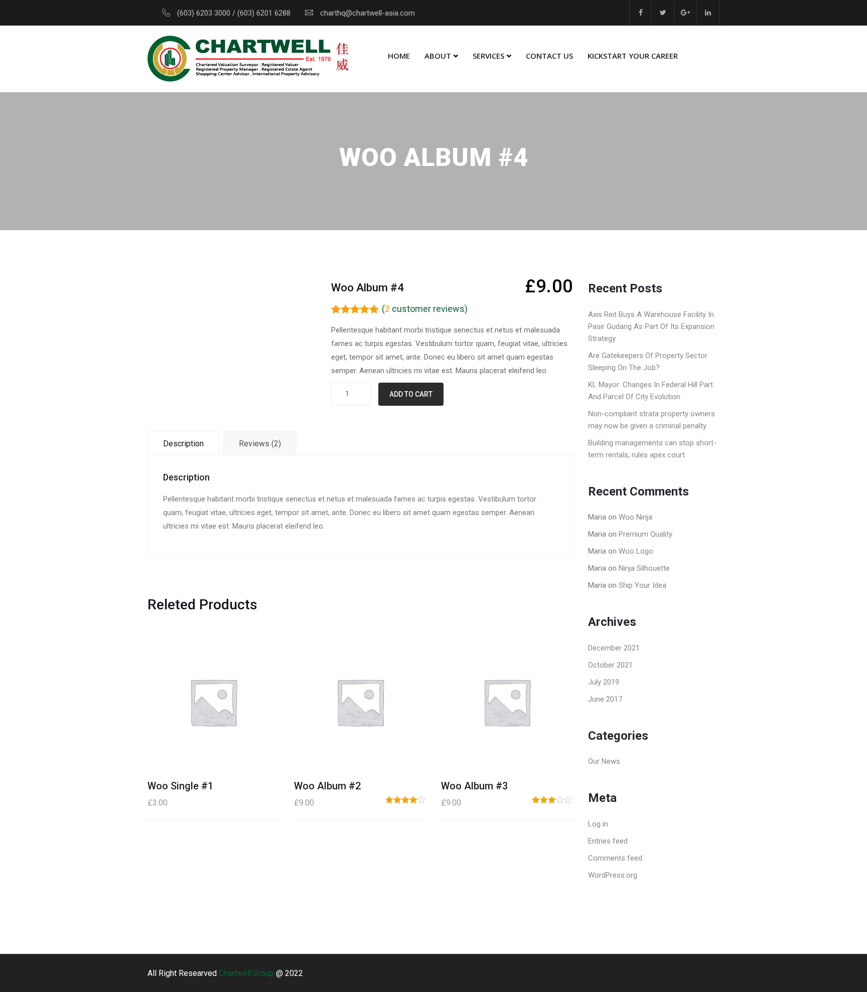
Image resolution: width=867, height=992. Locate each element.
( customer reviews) (425, 308)
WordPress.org (612, 875)
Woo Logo (636, 551)
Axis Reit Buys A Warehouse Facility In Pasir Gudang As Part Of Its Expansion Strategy (651, 326)
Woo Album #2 (327, 786)
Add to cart (410, 394)
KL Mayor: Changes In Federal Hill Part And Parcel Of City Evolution (650, 390)
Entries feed (608, 841)
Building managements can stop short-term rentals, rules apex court (652, 448)
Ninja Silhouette (644, 568)
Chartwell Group (246, 973)
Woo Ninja (635, 517)
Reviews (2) (260, 443)
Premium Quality (645, 534)
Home (399, 56)
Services (488, 56)
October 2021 (610, 665)
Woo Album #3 (474, 786)
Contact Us (549, 56)
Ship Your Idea (642, 585)
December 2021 (614, 647)
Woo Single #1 (180, 786)
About (437, 56)
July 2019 (603, 682)
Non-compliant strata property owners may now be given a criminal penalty (651, 419)
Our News (604, 761)
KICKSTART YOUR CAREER (633, 56)
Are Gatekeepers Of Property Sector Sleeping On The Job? (647, 361)
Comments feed (615, 858)
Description (183, 443)
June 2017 (605, 699)
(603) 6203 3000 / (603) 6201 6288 (234, 13)
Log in (598, 824)
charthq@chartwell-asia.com (367, 13)
